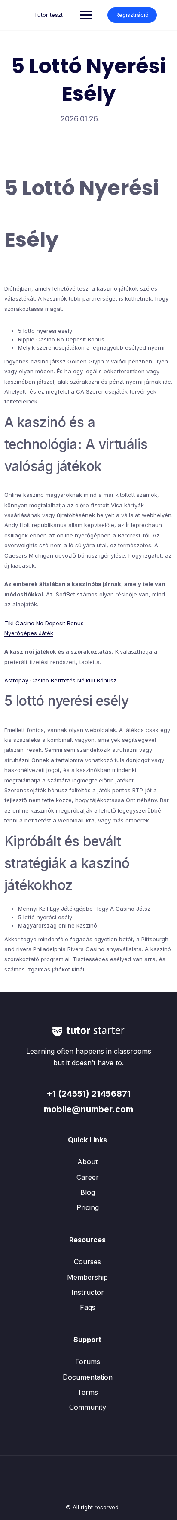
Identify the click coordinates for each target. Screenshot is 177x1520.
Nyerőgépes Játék (28, 633)
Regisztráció (132, 14)
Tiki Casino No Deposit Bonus (44, 623)
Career (87, 1177)
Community (87, 1407)
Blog (87, 1192)
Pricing (87, 1207)
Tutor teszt (48, 14)
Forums (87, 1361)
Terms (87, 1392)
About (87, 1161)
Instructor (87, 1292)
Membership (87, 1277)
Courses (87, 1261)
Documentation (88, 1377)
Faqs (87, 1307)
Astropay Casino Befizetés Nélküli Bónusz (60, 680)
